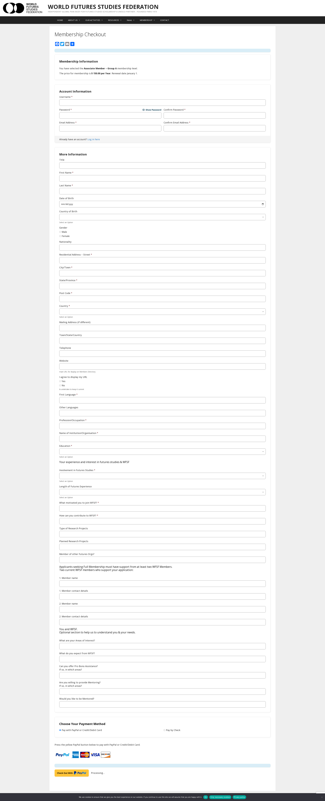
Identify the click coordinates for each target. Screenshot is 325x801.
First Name (66, 172)
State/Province (68, 280)
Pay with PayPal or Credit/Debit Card (82, 730)
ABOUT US (73, 20)
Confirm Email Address (177, 122)
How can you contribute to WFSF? (78, 515)
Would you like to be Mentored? (76, 698)
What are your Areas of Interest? (97, 635)
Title (61, 159)
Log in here (93, 139)
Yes (63, 381)
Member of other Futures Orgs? (76, 554)
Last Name (66, 185)
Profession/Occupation (72, 420)
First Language (68, 394)
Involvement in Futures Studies (94, 466)
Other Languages (68, 407)
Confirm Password (174, 109)
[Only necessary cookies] (322, 797)
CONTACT (164, 20)
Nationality (65, 241)
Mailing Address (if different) (74, 322)
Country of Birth (68, 211)
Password (65, 109)
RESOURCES (113, 20)
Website (63, 360)
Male (64, 231)
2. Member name (68, 603)
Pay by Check (173, 730)
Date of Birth (66, 198)
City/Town (65, 267)
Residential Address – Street (75, 254)
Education (65, 445)
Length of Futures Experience (75, 486)
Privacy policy (239, 797)
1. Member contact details (73, 590)
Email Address (68, 122)
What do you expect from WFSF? (77, 653)
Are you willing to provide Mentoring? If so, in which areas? (80, 684)
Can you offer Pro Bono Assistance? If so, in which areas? (78, 668)
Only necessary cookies (220, 797)
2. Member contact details (73, 616)
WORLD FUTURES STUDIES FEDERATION (103, 7)
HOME (60, 20)
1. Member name (115, 572)
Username (65, 96)
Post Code (65, 293)
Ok (206, 797)
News (129, 20)
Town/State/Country (70, 335)
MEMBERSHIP (146, 20)
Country (64, 305)
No (63, 385)
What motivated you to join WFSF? (79, 502)
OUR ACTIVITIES (92, 20)
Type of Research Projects (73, 528)
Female (66, 236)
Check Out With (67, 774)
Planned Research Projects (73, 541)
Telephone (65, 347)
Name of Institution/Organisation (78, 433)
